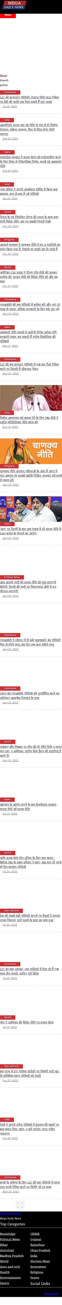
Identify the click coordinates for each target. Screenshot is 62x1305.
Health (5, 1272)
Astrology (7, 1250)
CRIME (35, 1234)
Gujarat (35, 1239)
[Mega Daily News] (14, 11)
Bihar (4, 1245)
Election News (40, 1261)
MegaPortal (51, 1294)
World (4, 1261)
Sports (4, 1283)
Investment (38, 1267)
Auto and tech (10, 1267)
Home (3, 75)
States (34, 1278)
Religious (36, 1272)
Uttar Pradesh (40, 1250)
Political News (10, 1239)
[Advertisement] (31, 58)
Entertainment (10, 1278)
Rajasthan (37, 1245)
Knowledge (7, 1234)
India (33, 1256)
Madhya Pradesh (12, 1256)
